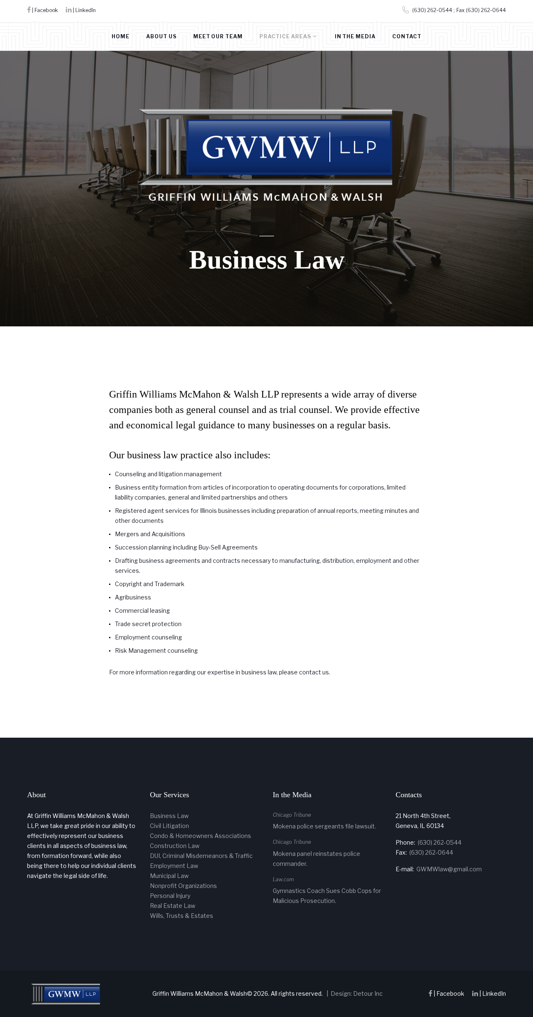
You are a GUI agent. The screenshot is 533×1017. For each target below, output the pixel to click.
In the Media (355, 36)
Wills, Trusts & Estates (181, 915)
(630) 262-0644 (431, 852)
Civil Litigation (169, 825)
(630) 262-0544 (432, 10)
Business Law (169, 815)
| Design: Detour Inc (353, 993)
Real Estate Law (172, 905)
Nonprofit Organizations (183, 885)
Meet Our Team (218, 36)
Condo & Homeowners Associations (200, 835)
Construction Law (174, 845)
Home (121, 36)
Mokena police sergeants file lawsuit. (324, 826)
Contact (406, 36)
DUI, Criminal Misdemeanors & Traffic (201, 855)
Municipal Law (169, 875)
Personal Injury (170, 895)
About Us (161, 36)
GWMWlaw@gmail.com (449, 869)
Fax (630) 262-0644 (481, 10)
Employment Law (174, 865)
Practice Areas (285, 36)
